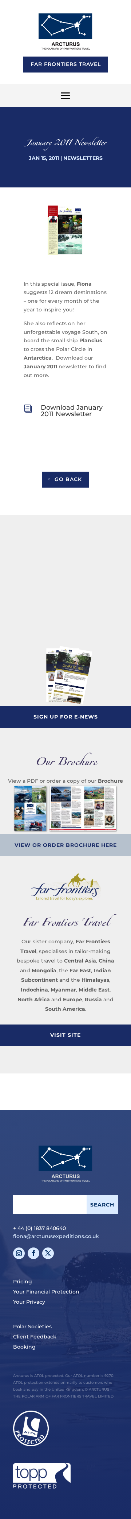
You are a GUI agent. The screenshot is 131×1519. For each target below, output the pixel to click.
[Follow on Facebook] (33, 1253)
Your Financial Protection (46, 1291)
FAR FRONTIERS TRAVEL (66, 64)
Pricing (22, 1281)
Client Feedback (34, 1336)
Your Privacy (29, 1302)
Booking (24, 1347)
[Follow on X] (48, 1253)
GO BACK (68, 479)
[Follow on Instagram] (19, 1253)
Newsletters (83, 158)
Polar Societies (32, 1326)
